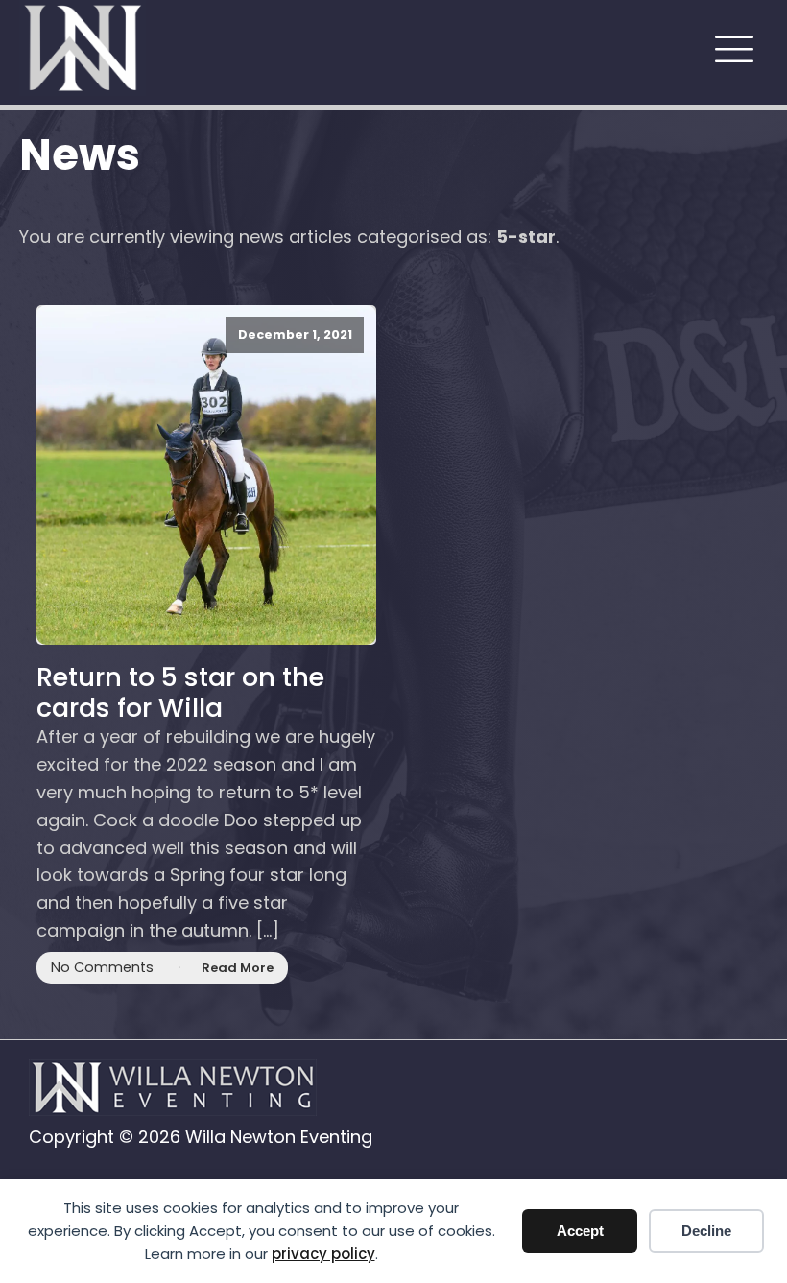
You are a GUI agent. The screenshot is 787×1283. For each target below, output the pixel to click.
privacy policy (323, 1254)
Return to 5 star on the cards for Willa (180, 693)
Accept (580, 1231)
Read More (238, 968)
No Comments (102, 967)
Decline (706, 1231)
